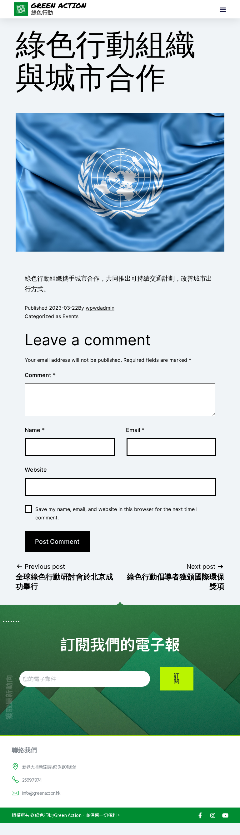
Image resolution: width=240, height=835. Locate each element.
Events (70, 316)
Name (35, 430)
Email (135, 430)
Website (36, 469)
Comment (40, 375)
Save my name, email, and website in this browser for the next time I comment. (116, 513)
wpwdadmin (100, 308)
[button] (223, 9)
